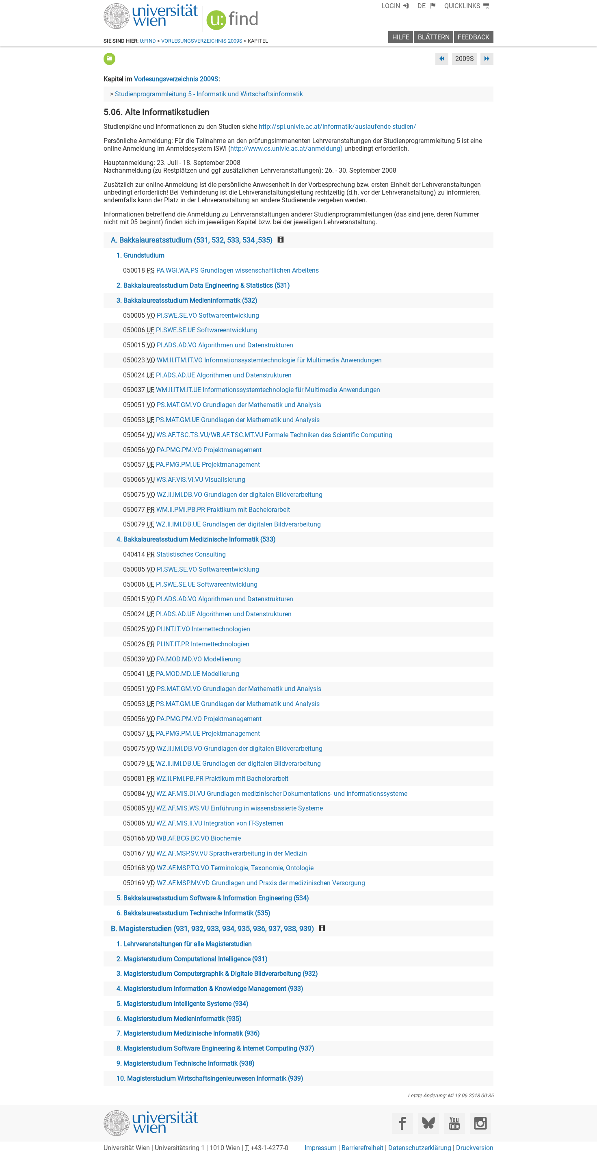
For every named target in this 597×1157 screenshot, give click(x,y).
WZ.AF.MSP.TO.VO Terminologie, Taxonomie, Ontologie (235, 868)
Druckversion (474, 1148)
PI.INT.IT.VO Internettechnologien (203, 629)
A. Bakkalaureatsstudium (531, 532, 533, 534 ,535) (192, 240)
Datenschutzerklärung (419, 1148)
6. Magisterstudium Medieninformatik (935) (179, 1019)
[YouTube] (454, 1123)
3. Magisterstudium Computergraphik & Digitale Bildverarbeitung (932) (217, 973)
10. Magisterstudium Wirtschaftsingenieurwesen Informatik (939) (210, 1078)
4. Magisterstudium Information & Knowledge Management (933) (210, 988)
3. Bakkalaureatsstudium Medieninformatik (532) (187, 300)
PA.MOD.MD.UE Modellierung (197, 674)
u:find (148, 41)
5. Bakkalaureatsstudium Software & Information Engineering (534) (213, 898)
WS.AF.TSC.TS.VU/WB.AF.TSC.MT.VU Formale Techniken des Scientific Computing (274, 435)
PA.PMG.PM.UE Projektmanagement (208, 464)
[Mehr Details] (109, 59)
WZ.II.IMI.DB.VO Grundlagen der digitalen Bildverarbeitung (239, 494)
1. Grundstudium (140, 255)
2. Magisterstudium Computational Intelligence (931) (192, 959)
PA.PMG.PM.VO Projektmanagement (209, 450)
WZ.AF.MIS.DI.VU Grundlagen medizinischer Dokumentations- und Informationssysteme (281, 793)
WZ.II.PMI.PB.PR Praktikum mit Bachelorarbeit (222, 778)
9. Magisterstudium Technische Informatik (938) (186, 1063)
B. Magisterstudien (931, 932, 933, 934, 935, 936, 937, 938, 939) (212, 929)
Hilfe (400, 37)
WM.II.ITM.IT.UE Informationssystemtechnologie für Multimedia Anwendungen (268, 390)
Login (391, 6)
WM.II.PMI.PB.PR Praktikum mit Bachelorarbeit (223, 510)
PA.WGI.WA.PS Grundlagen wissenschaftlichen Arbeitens (237, 270)
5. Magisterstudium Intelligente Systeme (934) (183, 1004)
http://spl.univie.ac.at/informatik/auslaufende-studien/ (337, 126)
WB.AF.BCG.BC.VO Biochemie (199, 838)
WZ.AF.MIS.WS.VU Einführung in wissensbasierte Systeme (239, 808)
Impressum (321, 1148)
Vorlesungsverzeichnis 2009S (201, 41)
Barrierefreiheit (362, 1148)
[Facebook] (402, 1123)
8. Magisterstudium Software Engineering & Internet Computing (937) (215, 1048)
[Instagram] (480, 1123)
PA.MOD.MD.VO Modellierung (199, 659)
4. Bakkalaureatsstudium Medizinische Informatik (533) (196, 539)
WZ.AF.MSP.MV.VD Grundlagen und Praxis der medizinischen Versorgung (261, 883)
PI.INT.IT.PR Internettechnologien (202, 644)
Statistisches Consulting (191, 554)
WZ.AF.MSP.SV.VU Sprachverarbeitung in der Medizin (231, 853)
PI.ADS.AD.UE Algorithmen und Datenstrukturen (224, 375)
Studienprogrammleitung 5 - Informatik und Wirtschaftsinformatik (209, 94)
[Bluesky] (428, 1123)
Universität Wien (132, 7)
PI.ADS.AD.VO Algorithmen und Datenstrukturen (225, 345)
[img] (233, 23)
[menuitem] (426, 6)
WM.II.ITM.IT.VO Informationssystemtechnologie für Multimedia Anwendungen (269, 360)
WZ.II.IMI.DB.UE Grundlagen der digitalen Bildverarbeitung (238, 524)
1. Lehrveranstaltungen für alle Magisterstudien (184, 944)
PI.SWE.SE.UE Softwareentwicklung (206, 330)
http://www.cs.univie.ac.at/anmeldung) (286, 148)
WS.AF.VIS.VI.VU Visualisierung (200, 479)
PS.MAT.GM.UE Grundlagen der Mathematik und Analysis (238, 420)
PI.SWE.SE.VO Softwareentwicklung (208, 315)
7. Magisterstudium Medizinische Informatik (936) (188, 1033)
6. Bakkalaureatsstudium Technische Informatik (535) (193, 913)
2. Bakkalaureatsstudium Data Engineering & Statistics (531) (203, 285)
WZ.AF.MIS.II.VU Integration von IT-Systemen (219, 823)
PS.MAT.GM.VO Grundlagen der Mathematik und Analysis (239, 405)
